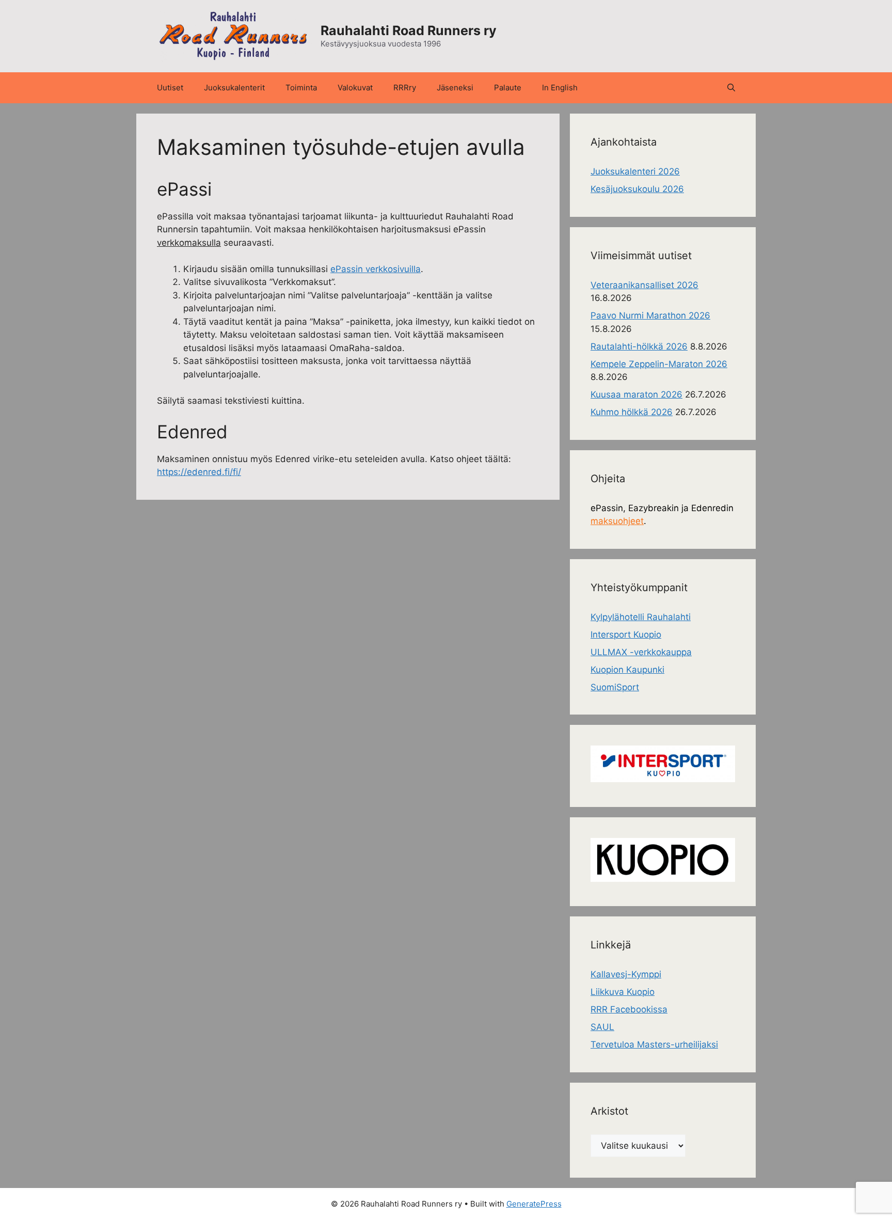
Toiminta (301, 87)
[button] (731, 87)
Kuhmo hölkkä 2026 (632, 412)
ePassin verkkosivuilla (375, 269)
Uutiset (170, 87)
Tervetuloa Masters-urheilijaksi (654, 1044)
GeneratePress (534, 1204)
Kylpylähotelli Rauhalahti (641, 617)
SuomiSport (615, 687)
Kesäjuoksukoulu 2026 (637, 189)
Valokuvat (355, 87)
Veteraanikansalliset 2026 (644, 285)
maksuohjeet (617, 521)
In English (560, 87)
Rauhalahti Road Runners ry (409, 30)
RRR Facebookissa (629, 1009)
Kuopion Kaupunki (627, 669)
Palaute (507, 87)
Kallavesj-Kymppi (626, 974)
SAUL (602, 1027)
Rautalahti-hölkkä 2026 (639, 346)
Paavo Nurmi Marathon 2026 (650, 315)
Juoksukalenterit (234, 87)
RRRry (404, 87)
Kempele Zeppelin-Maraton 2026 (659, 364)
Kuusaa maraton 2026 (636, 394)
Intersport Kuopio (626, 634)
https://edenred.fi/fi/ (199, 472)
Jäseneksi (455, 87)
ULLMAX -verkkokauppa (641, 652)
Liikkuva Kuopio (623, 992)
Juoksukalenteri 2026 (635, 171)
